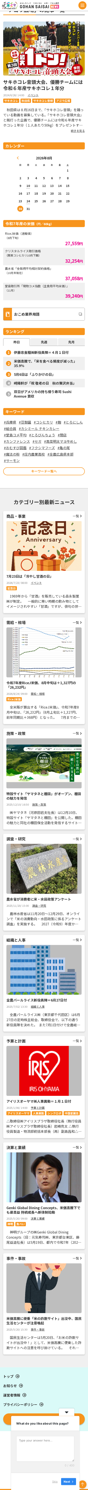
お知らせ (10, 1385)
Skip (55, 1481)
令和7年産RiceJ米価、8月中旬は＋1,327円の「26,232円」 (41, 685)
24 (28, 201)
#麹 (58, 422)
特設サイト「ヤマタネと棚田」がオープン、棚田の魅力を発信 (43, 796)
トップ (8, 1376)
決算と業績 (38, 1218)
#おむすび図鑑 (15, 447)
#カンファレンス (17, 441)
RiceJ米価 (14, 699)
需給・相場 (38, 694)
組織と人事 (38, 1007)
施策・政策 (39, 804)
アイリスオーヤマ (18, 1113)
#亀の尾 (63, 447)
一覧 (76, 516)
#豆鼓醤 (25, 422)
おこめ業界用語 (27, 314)
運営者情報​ (11, 1395)
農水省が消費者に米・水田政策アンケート (38, 899)
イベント (33, 95)
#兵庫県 (10, 422)
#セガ (36, 441)
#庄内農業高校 (33, 454)
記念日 (11, 588)
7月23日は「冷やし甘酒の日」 (29, 576)
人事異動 (38, 1113)
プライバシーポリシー (20, 1404)
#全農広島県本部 (60, 454)
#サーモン (12, 460)
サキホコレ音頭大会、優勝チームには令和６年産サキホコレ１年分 (43, 84)
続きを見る (78, 131)
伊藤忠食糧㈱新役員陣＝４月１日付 (41, 352)
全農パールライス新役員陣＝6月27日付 (36, 1000)
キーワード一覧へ (44, 471)
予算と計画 (38, 1108)
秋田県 (26, 101)
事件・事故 (38, 1329)
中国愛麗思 (72, 1113)
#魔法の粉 (12, 454)
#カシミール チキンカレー (39, 428)
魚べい (20, 1224)
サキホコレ (11, 101)
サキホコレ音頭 (43, 101)
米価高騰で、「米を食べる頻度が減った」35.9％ (45, 363)
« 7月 (18, 158)
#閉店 (62, 434)
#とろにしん (73, 422)
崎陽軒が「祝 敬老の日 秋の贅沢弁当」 (45, 383)
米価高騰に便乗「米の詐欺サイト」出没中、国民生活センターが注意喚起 (44, 1320)
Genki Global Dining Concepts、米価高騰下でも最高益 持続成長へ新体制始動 (43, 1210)
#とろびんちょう (42, 434)
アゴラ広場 (63, 101)
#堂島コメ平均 (15, 434)
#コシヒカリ (43, 422)
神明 (10, 1224)
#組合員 (10, 428)
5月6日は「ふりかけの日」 (34, 374)
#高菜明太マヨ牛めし (60, 441)
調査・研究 (39, 906)
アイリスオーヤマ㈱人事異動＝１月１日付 (38, 1101)
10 (28, 186)
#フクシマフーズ (42, 447)
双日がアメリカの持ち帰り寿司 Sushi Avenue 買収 (43, 394)
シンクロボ (54, 1113)
